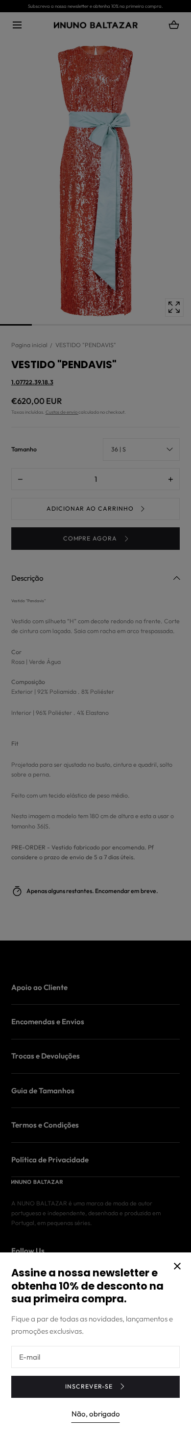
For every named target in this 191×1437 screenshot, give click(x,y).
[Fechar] (95, 718)
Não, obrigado (96, 1413)
